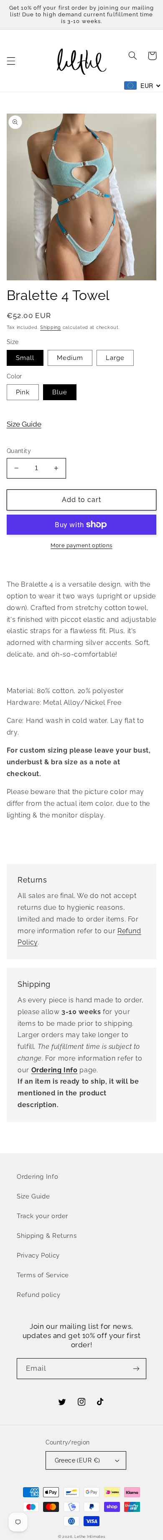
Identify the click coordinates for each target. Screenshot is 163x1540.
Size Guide (24, 424)
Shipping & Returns (46, 1235)
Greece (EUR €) (77, 1460)
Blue (59, 392)
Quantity (19, 451)
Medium (70, 357)
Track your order (42, 1215)
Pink (23, 392)
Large (115, 357)
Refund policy (38, 1294)
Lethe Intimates (89, 1537)
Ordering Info (37, 1176)
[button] (10, 60)
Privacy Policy (38, 1255)
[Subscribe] (136, 1368)
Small (25, 357)
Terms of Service (43, 1275)
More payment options (81, 545)
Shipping (50, 327)
